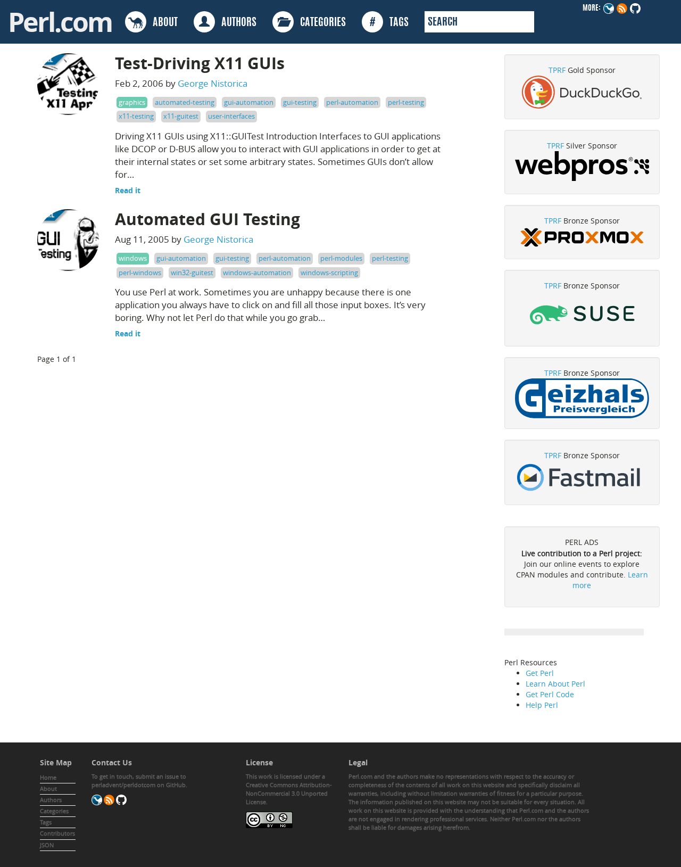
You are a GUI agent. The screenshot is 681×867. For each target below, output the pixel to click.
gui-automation (248, 102)
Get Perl (540, 673)
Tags (46, 822)
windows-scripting (329, 272)
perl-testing (406, 102)
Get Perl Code (550, 694)
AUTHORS (235, 23)
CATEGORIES (320, 23)
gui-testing (300, 102)
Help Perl (542, 705)
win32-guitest (192, 272)
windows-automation (257, 272)
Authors (51, 800)
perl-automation (352, 102)
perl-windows (140, 272)
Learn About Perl (555, 684)
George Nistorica (212, 83)
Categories (54, 811)
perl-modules (341, 258)
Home (48, 777)
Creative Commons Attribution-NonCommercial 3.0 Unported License (289, 793)
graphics (132, 102)
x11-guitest (180, 116)
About (48, 788)
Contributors (57, 833)
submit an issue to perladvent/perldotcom (139, 780)
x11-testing (136, 116)
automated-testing (184, 102)
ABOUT (162, 23)
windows (133, 258)
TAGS (389, 23)
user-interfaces (231, 116)
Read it (127, 190)
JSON (47, 845)
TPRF (557, 70)
